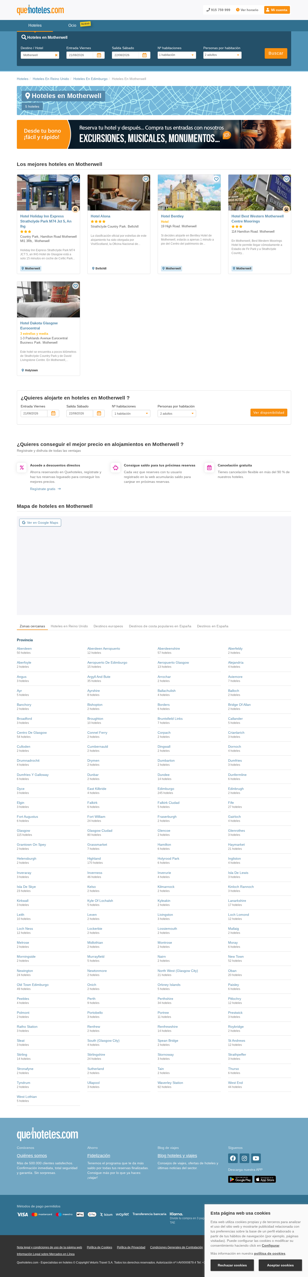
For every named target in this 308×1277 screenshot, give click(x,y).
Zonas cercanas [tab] (32, 626)
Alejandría (236, 662)
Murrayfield (95, 956)
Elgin (20, 803)
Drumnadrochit (28, 760)
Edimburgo (166, 789)
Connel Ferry (97, 732)
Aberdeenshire (169, 648)
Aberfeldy (235, 648)
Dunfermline (237, 775)
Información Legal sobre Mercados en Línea (46, 1254)
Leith (20, 915)
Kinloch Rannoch (241, 887)
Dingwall (164, 746)
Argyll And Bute (98, 677)
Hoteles (22, 79)
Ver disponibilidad (268, 412)
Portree (163, 1013)
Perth (91, 999)
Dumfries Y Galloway (33, 775)
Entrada (78, 48)
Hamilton (164, 844)
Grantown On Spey (31, 844)
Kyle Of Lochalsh (100, 901)
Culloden (23, 746)
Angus (21, 677)
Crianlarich (236, 732)
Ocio (72, 25)
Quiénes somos (32, 1155)
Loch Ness (25, 928)
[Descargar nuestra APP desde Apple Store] (265, 1179)
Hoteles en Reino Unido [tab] (69, 626)
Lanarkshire (237, 901)
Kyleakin (164, 901)
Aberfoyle (24, 662)
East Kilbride (96, 789)
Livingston (165, 915)
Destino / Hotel (32, 48)
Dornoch (234, 746)
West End (235, 1083)
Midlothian (95, 942)
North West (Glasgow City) (178, 971)
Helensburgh (26, 858)
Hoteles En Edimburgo (90, 79)
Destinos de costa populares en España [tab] (160, 626)
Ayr (19, 691)
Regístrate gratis (42, 489)
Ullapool (93, 1083)
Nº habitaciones (169, 48)
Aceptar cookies (280, 1265)
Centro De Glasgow (32, 732)
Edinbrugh (236, 789)
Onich (91, 985)
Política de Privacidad (131, 1247)
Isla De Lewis (238, 873)
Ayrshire (93, 691)
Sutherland (95, 1069)
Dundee (164, 775)
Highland (94, 858)
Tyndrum (23, 1083)
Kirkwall (22, 901)
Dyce (21, 789)
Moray (233, 942)
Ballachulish (167, 691)
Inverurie (164, 873)
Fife (231, 803)
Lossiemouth (167, 928)
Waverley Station (170, 1083)
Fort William (96, 817)
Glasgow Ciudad (99, 830)
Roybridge (236, 1026)
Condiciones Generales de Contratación (176, 1247)
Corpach (164, 732)
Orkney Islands (169, 985)
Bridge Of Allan (239, 705)
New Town (236, 956)
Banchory (24, 705)
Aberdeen (24, 648)
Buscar (276, 53)
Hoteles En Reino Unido (51, 79)
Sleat (21, 1040)
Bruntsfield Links (170, 718)
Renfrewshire (168, 1026)
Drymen (93, 760)
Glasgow (23, 830)
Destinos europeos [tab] (108, 626)
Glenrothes (236, 830)
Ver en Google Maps (42, 522)
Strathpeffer (237, 1054)
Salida (123, 48)
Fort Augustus (27, 817)
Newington (25, 971)
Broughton (95, 718)
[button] (277, 10)
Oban (232, 971)
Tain (161, 1069)
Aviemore (235, 677)
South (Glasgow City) (103, 1040)
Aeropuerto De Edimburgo (107, 662)
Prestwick (235, 1013)
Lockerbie (94, 928)
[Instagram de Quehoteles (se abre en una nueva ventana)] (244, 1158)
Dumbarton (166, 760)
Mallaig (233, 928)
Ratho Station (27, 1026)
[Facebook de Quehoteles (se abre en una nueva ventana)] (233, 1158)
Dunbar (93, 775)
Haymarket (236, 844)
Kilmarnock (166, 887)
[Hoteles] (53, 10)
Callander (235, 718)
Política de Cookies (99, 1247)
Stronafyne (25, 1069)
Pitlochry (234, 999)
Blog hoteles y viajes (177, 1155)
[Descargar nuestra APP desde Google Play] (240, 1179)
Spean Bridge (168, 1040)
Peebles (23, 999)
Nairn (162, 956)
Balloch (233, 691)
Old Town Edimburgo (33, 985)
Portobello (95, 1013)
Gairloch (234, 817)
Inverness (94, 873)
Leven (92, 915)
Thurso (233, 1069)
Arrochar (164, 677)
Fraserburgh (167, 817)
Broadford (24, 718)
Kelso (91, 887)
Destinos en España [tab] (213, 626)
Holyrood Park (168, 858)
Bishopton (95, 705)
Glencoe (164, 830)
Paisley (233, 985)
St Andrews (236, 1040)
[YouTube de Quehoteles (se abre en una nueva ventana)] (256, 1158)
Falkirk (92, 803)
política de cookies (269, 1253)
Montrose (165, 942)
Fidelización (98, 1155)
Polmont (23, 1013)
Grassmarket (97, 844)
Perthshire (165, 999)
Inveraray (24, 873)
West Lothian (27, 1097)
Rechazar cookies (232, 1265)
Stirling (22, 1054)
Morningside (26, 956)
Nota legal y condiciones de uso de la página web (49, 1247)
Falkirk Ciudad (169, 803)
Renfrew (93, 1026)
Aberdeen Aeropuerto (103, 648)
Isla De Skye (26, 887)
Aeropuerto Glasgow (173, 662)
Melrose (23, 942)
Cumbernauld (97, 746)
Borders (164, 705)
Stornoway (166, 1054)
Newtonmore (97, 971)
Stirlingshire (96, 1054)
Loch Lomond (238, 915)
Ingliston (234, 858)
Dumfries (235, 760)
